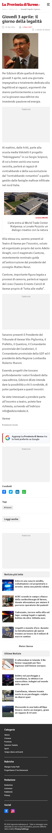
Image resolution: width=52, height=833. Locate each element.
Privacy (7, 795)
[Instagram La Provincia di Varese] (13, 812)
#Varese (7, 507)
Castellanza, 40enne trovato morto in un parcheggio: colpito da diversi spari (31, 694)
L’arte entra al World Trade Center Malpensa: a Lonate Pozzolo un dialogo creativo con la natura (28, 226)
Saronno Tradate (11, 745)
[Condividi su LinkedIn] (17, 493)
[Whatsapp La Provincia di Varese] (24, 493)
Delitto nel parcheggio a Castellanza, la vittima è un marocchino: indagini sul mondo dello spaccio (31, 680)
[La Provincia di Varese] (21, 4)
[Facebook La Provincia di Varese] (4, 493)
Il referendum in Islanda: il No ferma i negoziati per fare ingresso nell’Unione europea (30, 663)
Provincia (8, 742)
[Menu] (49, 4)
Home (4, 9)
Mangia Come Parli (11, 767)
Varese (7, 735)
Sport (6, 748)
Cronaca (7, 738)
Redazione (8, 785)
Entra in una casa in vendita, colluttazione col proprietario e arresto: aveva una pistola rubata (32, 584)
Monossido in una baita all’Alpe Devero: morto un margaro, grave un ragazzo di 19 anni (32, 710)
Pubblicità (8, 792)
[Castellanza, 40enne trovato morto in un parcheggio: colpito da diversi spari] (8, 700)
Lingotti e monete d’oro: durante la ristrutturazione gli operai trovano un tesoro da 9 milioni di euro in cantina (32, 632)
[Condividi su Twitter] (11, 493)
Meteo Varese (26, 646)
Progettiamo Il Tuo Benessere (16, 770)
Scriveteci (8, 788)
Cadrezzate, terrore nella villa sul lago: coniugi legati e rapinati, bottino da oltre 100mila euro (32, 615)
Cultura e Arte (14, 9)
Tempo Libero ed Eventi (13, 752)
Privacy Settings (22, 829)
